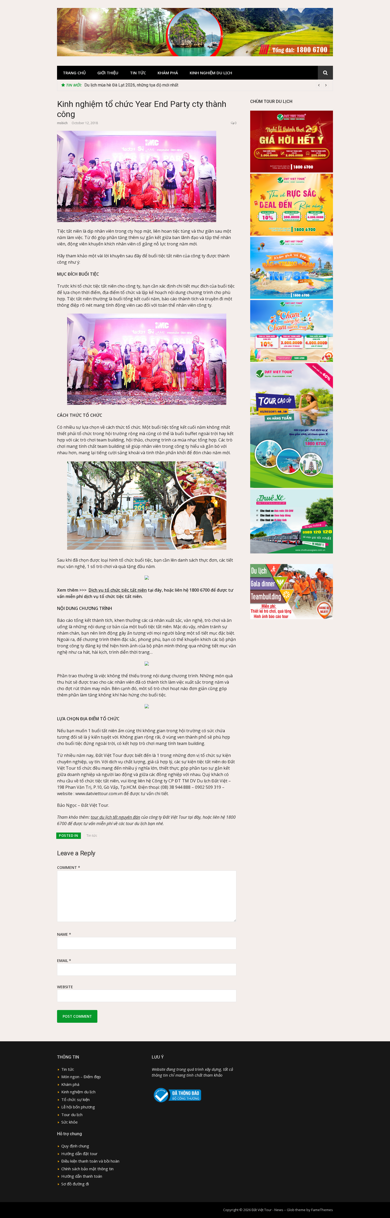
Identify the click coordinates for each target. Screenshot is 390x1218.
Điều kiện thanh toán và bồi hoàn (90, 1161)
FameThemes (322, 1209)
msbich (62, 123)
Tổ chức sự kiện (75, 1099)
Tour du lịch (72, 1114)
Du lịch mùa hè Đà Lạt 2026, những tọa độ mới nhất (131, 85)
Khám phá (168, 72)
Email (64, 960)
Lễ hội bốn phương (78, 1106)
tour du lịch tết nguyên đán (115, 817)
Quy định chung (75, 1145)
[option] (206, 85)
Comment (68, 867)
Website (65, 986)
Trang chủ (74, 72)
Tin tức (138, 72)
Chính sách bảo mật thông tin (87, 1168)
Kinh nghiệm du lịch (211, 72)
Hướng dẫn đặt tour (79, 1153)
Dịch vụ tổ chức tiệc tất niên (118, 590)
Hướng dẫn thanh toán (81, 1176)
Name (64, 934)
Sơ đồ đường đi (75, 1183)
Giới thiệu (107, 72)
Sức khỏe (69, 1122)
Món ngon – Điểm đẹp (81, 1076)
